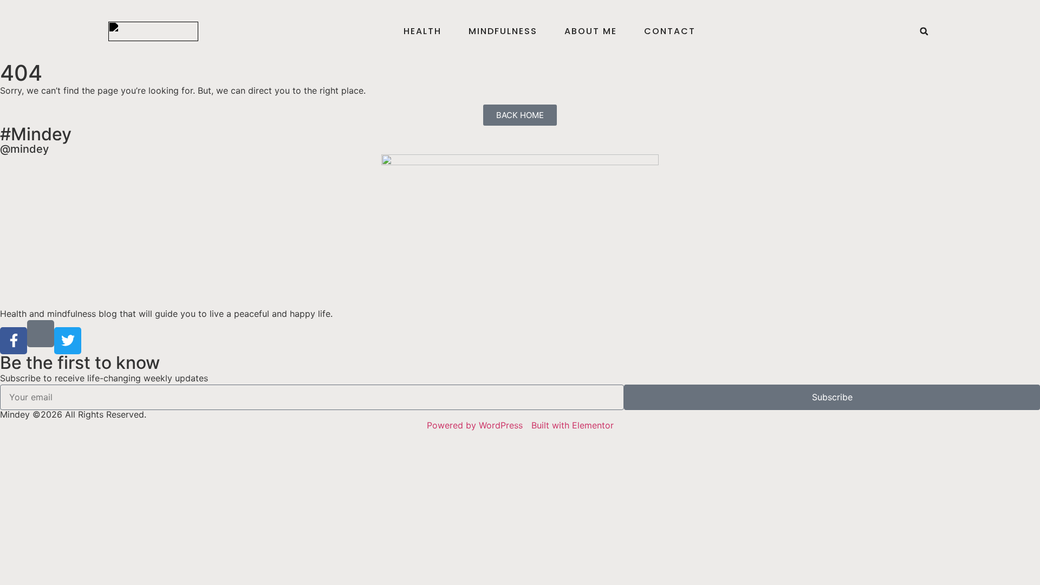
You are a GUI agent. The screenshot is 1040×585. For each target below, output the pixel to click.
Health (422, 31)
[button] (924, 31)
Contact (670, 31)
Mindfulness (503, 31)
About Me (590, 31)
